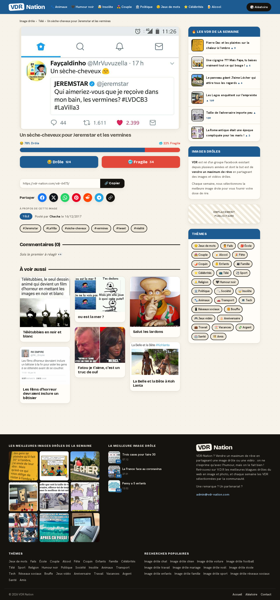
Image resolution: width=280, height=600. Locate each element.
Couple (124, 7)
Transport (123, 567)
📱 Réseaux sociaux (206, 309)
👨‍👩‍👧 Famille (243, 264)
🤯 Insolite (245, 291)
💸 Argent (244, 327)
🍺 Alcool (221, 255)
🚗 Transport (225, 300)
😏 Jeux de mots (205, 246)
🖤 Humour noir (226, 282)
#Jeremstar (30, 228)
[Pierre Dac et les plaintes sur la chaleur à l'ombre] (23, 465)
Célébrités (193, 7)
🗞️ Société (224, 291)
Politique (144, 7)
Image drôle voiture (210, 561)
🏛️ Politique (202, 291)
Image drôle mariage (187, 567)
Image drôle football (240, 561)
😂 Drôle (59, 162)
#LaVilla (51, 228)
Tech (12, 574)
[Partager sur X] (53, 197)
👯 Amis (218, 336)
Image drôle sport (215, 574)
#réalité (139, 228)
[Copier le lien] (110, 197)
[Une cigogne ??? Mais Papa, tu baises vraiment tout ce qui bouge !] (54, 465)
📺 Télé (224, 273)
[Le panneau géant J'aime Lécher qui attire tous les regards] (85, 465)
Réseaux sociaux (30, 574)
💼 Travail (200, 327)
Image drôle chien (182, 561)
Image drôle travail (157, 567)
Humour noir (82, 7)
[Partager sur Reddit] (87, 197)
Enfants (101, 561)
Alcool (214, 7)
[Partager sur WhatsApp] (65, 197)
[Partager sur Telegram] (99, 197)
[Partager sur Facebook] (42, 197)
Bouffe (48, 574)
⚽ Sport (241, 273)
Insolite (105, 7)
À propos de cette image (38, 208)
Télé (41, 21)
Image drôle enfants (158, 574)
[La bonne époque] (85, 527)
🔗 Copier (112, 183)
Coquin (88, 561)
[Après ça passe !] (54, 527)
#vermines (101, 228)
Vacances (112, 574)
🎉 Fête (240, 255)
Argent (126, 574)
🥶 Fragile (141, 162)
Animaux (59, 7)
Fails (33, 561)
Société (80, 567)
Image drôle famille (187, 574)
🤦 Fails (228, 246)
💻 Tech (247, 300)
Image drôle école (241, 567)
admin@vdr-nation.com (212, 494)
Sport (21, 567)
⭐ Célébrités (203, 273)
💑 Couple (201, 255)
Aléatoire (251, 594)
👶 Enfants (222, 264)
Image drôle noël (215, 567)
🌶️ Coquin (201, 264)
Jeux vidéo (63, 574)
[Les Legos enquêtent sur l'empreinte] (23, 496)
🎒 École (246, 246)
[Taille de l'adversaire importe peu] (54, 496)
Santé (13, 580)
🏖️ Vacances (223, 327)
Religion (33, 567)
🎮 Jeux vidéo (203, 318)
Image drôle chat (155, 561)
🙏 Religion (201, 282)
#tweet (121, 228)
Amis (23, 580)
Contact (266, 594)
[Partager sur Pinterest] (76, 197)
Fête (77, 561)
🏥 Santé (200, 336)
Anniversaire (82, 574)
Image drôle (27, 21)
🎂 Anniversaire (230, 318)
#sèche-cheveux (75, 228)
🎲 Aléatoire (259, 7)
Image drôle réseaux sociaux (250, 574)
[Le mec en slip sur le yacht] (23, 527)
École (43, 561)
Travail (98, 574)
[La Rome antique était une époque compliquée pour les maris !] (85, 496)
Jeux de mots (168, 7)
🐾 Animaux (202, 300)
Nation (27, 6)
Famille (113, 561)
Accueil (237, 594)
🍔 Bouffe (233, 309)
